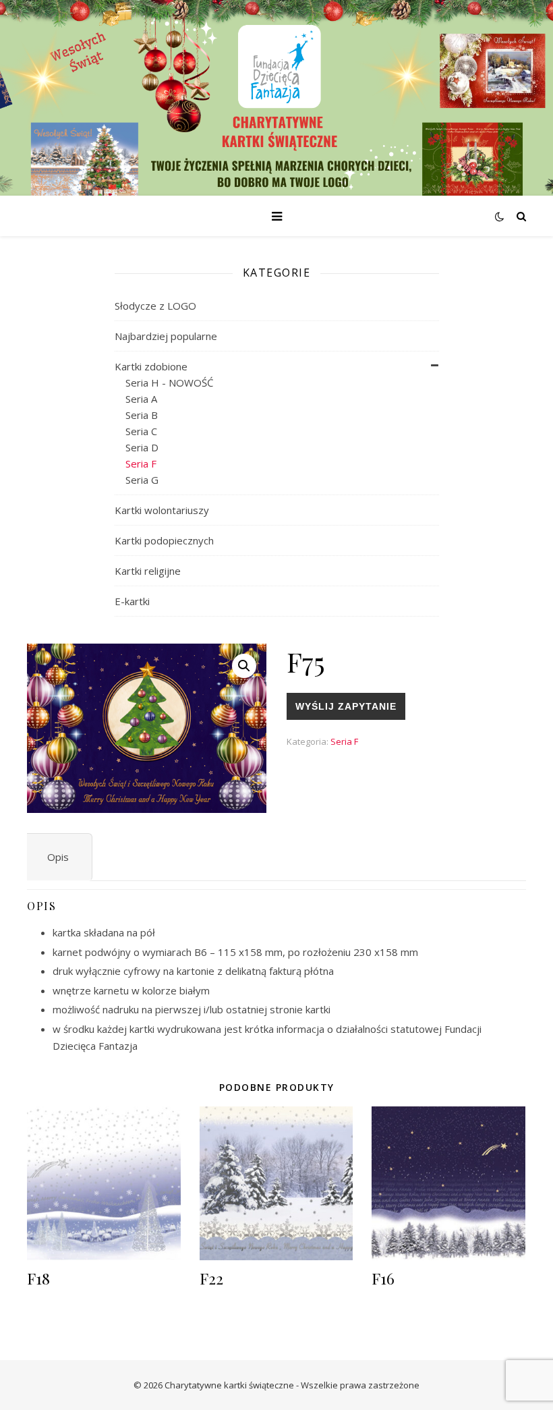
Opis (58, 857)
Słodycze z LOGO (155, 305)
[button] (244, 666)
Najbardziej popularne (166, 336)
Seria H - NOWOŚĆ (169, 382)
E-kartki (132, 601)
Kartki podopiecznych (164, 540)
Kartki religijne (148, 570)
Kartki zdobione (151, 366)
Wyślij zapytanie (346, 706)
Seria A (141, 398)
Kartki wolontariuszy (162, 510)
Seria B (141, 415)
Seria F (140, 463)
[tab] (58, 857)
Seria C (141, 431)
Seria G (141, 479)
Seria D (141, 447)
